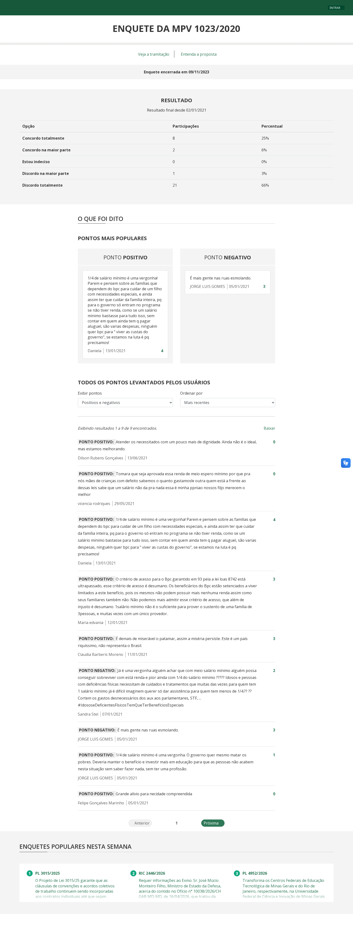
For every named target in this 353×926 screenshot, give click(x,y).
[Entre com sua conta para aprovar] (157, 351)
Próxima (214, 823)
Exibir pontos (90, 393)
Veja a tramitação (153, 54)
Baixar (269, 428)
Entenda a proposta (199, 54)
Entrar (335, 8)
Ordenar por (191, 393)
